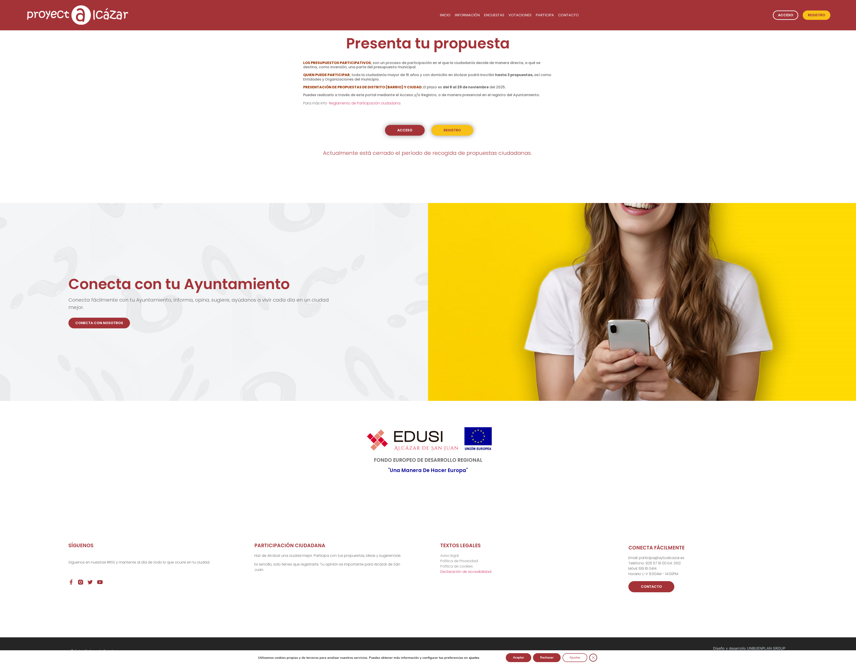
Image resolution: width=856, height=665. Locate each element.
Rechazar (547, 657)
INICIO (445, 15)
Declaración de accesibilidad (465, 571)
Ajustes (575, 657)
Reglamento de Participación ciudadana (364, 103)
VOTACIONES (519, 15)
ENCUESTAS (494, 15)
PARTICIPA (545, 15)
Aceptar (518, 657)
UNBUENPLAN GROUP (766, 648)
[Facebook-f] (71, 582)
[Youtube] (99, 582)
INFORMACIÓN (467, 15)
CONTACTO (568, 15)
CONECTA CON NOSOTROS (99, 322)
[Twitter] (90, 582)
